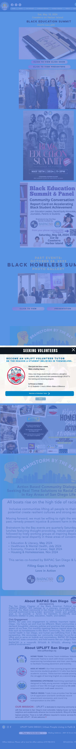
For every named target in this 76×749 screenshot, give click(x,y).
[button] (73, 349)
